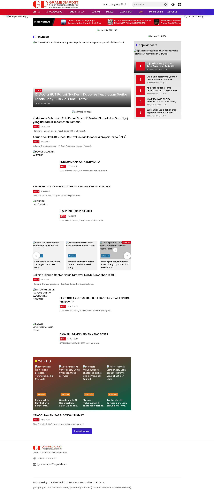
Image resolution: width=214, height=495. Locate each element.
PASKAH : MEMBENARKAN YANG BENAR (84, 334)
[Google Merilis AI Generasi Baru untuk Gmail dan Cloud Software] (70, 381)
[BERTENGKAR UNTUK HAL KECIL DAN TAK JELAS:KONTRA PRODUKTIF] (45, 304)
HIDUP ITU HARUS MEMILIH (76, 211)
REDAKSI (100, 482)
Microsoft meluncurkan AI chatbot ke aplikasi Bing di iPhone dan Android (93, 403)
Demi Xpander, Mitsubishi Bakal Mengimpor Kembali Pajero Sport (115, 264)
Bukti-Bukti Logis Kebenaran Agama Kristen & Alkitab (161, 111)
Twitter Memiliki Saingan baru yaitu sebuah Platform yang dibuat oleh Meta (117, 403)
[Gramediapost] (55, 4)
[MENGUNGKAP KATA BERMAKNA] (45, 166)
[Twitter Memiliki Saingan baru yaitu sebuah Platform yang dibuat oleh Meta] (117, 381)
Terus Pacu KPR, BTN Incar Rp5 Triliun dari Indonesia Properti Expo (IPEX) (80, 137)
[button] (165, 4)
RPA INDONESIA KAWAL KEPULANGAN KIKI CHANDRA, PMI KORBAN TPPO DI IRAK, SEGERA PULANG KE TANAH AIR (162, 100)
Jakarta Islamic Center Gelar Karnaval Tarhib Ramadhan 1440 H (74, 275)
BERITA (38, 91)
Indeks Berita (58, 482)
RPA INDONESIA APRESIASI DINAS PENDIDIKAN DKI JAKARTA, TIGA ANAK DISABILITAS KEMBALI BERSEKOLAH (121, 21)
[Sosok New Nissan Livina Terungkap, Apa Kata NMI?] (48, 250)
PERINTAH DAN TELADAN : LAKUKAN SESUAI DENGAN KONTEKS (71, 186)
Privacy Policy (40, 482)
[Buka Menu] (179, 4)
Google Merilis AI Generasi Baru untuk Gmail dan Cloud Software (68, 403)
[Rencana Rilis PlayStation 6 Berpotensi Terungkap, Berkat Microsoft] (46, 381)
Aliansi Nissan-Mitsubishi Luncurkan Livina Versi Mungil (81, 264)
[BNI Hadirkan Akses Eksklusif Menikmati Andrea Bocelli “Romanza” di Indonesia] (145, 22)
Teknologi (41, 394)
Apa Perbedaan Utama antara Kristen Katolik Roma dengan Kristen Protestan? (162, 89)
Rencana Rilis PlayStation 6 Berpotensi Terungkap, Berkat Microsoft (45, 403)
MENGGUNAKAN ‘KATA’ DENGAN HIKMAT (58, 415)
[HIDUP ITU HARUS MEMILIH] (45, 215)
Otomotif (72, 256)
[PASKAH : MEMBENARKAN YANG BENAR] (45, 338)
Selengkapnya (81, 431)
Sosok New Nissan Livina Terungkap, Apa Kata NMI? (47, 264)
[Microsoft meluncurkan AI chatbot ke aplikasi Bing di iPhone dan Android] (94, 381)
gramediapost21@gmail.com (52, 464)
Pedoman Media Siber (80, 482)
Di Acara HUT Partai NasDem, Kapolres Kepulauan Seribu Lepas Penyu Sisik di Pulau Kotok (81, 96)
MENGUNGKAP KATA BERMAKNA (80, 162)
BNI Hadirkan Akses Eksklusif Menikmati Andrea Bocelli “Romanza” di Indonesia (167, 21)
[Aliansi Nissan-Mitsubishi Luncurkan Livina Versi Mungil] (81, 250)
